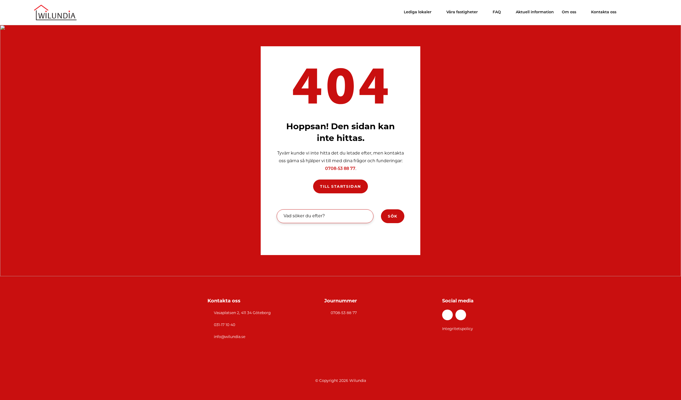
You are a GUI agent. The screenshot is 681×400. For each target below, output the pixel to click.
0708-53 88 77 (340, 169)
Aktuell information (535, 12)
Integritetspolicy (457, 328)
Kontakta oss (603, 12)
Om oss (569, 12)
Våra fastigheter (462, 12)
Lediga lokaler (417, 12)
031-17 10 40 (224, 324)
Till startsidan (340, 186)
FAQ (497, 12)
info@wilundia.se (229, 336)
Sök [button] (392, 216)
